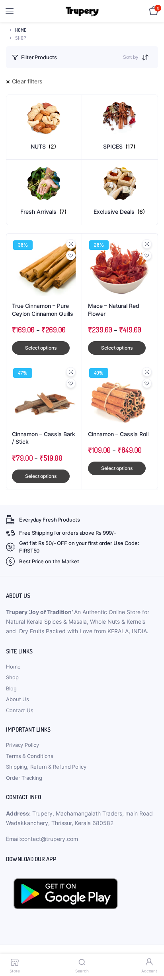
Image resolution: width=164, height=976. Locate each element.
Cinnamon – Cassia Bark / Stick (43, 438)
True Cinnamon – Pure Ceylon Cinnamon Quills (42, 309)
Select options (41, 348)
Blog (11, 688)
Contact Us (19, 710)
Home (20, 30)
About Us (17, 699)
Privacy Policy (22, 745)
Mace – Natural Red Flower (113, 309)
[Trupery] (82, 11)
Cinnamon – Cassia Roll (118, 434)
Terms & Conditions (29, 756)
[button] (71, 255)
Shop (12, 677)
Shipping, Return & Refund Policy (46, 766)
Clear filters (27, 81)
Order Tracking (24, 778)
